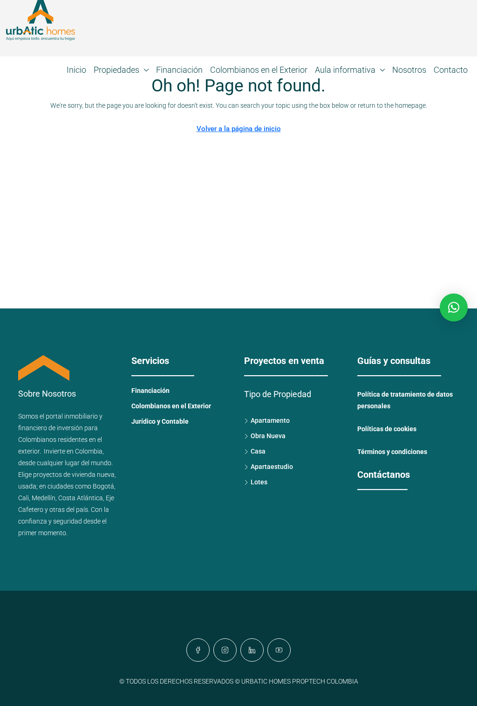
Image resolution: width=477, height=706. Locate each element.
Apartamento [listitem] (270, 420)
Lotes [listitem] (259, 482)
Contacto (451, 70)
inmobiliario (81, 416)
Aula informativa (345, 70)
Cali (23, 498)
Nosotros (409, 70)
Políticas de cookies (386, 429)
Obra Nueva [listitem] (268, 436)
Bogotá (103, 486)
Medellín (43, 498)
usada (27, 486)
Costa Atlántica (80, 498)
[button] (454, 308)
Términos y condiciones (392, 451)
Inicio (76, 70)
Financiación (179, 70)
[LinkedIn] (252, 650)
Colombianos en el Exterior (258, 70)
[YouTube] (279, 650)
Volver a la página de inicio (239, 129)
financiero (32, 428)
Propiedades (116, 70)
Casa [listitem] (258, 451)
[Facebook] (198, 650)
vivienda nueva (93, 474)
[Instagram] (225, 650)
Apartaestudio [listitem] (272, 466)
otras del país (68, 509)
